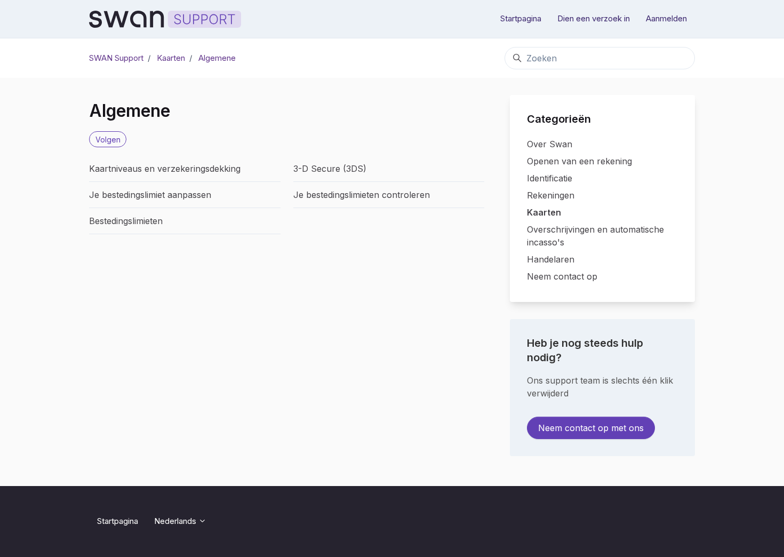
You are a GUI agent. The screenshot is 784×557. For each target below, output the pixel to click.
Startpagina (520, 18)
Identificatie (549, 178)
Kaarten (171, 58)
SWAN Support (116, 58)
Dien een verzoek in (593, 18)
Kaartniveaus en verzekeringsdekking (165, 168)
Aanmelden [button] (666, 18)
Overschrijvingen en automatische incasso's (595, 236)
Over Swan (549, 144)
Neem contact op (562, 276)
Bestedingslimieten (126, 221)
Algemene (217, 58)
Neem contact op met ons (591, 428)
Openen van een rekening (579, 161)
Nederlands (176, 521)
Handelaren (550, 259)
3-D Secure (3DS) (329, 168)
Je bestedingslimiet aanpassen (150, 194)
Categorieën (559, 119)
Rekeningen (550, 195)
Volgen (108, 139)
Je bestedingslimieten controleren (361, 194)
